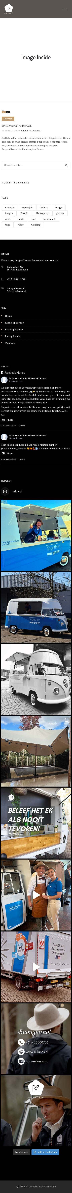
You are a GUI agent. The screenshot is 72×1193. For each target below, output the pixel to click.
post (7, 218)
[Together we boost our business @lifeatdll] (36, 895)
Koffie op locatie (14, 322)
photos (60, 213)
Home (8, 315)
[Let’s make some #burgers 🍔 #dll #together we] (36, 607)
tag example (49, 218)
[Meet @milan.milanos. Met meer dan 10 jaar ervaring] (36, 1110)
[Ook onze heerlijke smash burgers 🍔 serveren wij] (36, 535)
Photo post (42, 213)
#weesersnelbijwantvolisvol (54, 448)
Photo (10, 419)
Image (58, 207)
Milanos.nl (15, 378)
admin (24, 130)
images (9, 213)
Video (20, 224)
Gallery (44, 207)
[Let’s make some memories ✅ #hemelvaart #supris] (36, 966)
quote (21, 218)
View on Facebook (8, 426)
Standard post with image (17, 125)
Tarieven (10, 342)
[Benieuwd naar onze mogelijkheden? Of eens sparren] (36, 1038)
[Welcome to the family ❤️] (36, 679)
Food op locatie (14, 329)
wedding (36, 224)
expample (27, 207)
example (9, 207)
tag (33, 218)
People (24, 213)
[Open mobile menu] (65, 9)
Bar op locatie (13, 336)
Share (22, 426)
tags (7, 224)
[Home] (8, 13)
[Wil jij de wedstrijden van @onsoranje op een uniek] (36, 823)
